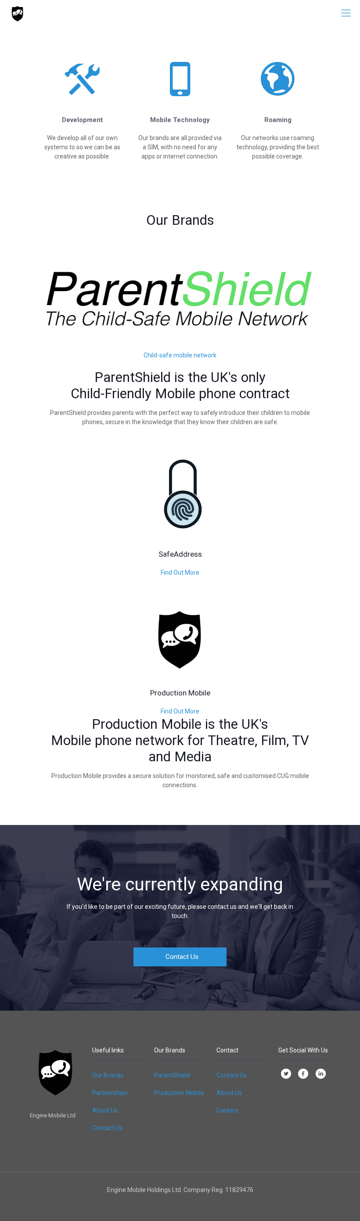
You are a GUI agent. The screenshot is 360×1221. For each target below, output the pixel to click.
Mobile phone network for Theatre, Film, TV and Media (180, 748)
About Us (105, 1110)
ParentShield (172, 1075)
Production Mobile (179, 1092)
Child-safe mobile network (180, 355)
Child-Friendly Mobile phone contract (180, 393)
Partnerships (110, 1092)
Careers (227, 1110)
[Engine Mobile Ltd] (17, 13)
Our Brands (107, 1075)
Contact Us (107, 1127)
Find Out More (180, 572)
